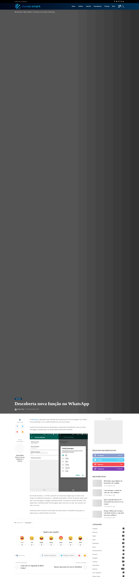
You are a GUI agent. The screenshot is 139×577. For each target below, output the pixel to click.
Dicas (94, 547)
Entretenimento (97, 550)
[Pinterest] (17, 432)
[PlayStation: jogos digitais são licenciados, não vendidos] (97, 483)
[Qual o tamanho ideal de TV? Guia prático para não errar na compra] (97, 503)
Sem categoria (96, 572)
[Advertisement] (108, 432)
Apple (94, 536)
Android (94, 532)
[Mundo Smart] (28, 6)
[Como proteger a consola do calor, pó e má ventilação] (97, 492)
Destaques (95, 543)
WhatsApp (34, 419)
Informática (95, 565)
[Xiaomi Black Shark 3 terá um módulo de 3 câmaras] (20, 448)
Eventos (94, 554)
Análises (94, 528)
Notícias (18, 399)
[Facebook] (17, 426)
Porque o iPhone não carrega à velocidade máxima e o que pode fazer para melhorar (114, 513)
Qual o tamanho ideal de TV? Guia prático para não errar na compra (113, 502)
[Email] (22, 432)
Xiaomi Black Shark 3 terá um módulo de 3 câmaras (20, 458)
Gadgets (95, 558)
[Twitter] (22, 426)
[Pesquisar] (122, 6)
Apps (94, 539)
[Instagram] (108, 469)
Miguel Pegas (21, 409)
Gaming (94, 561)
